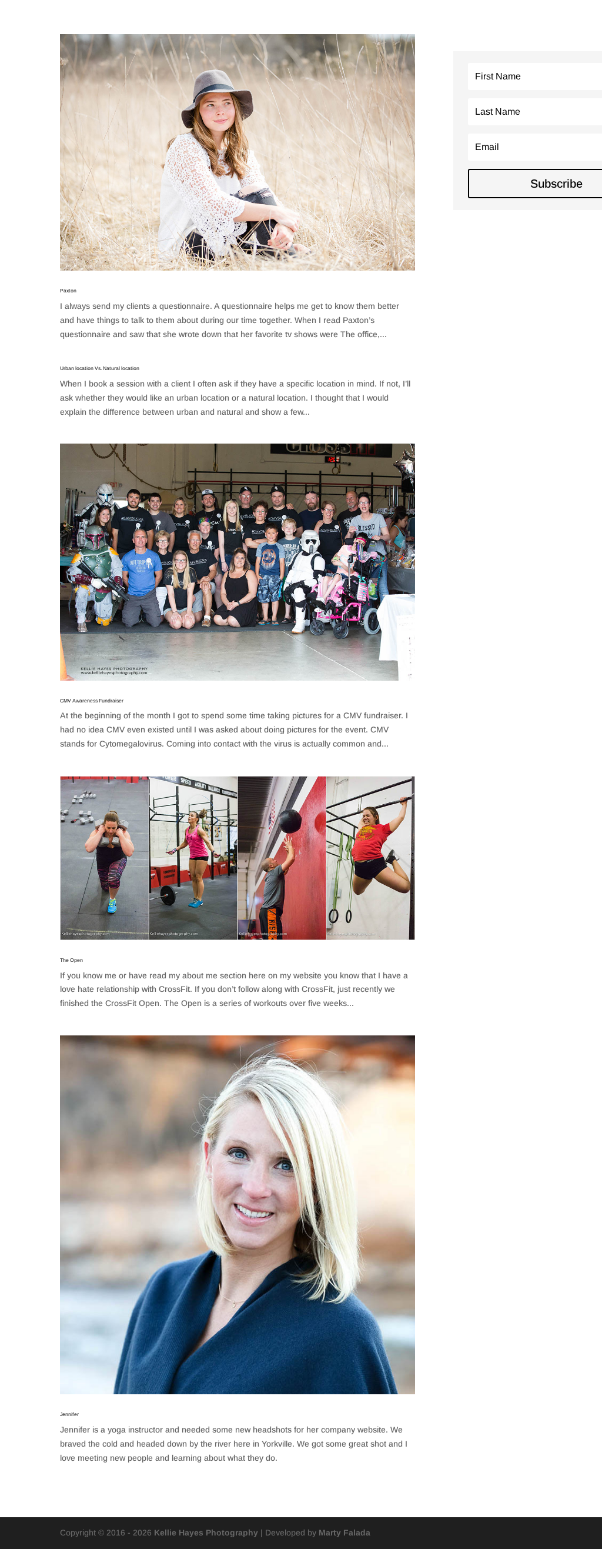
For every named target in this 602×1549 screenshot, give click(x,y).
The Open (71, 960)
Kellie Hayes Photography (206, 1532)
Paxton (68, 291)
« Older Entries (88, 1496)
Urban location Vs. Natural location (99, 368)
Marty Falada (344, 1532)
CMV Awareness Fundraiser (91, 701)
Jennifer (69, 1414)
